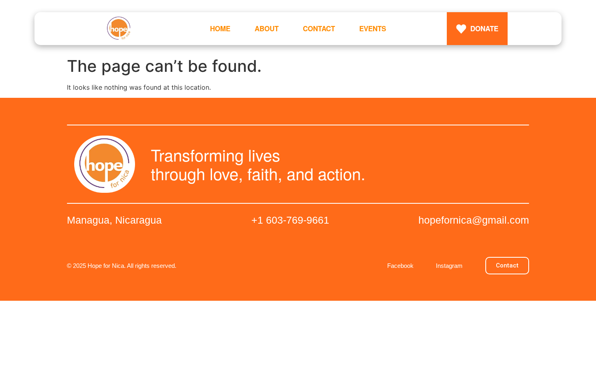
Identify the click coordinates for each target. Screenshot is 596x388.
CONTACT (319, 28)
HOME (220, 28)
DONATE (484, 28)
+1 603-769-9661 (290, 220)
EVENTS (372, 28)
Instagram (449, 265)
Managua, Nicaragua (114, 220)
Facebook (400, 265)
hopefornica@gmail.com (473, 220)
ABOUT (267, 28)
